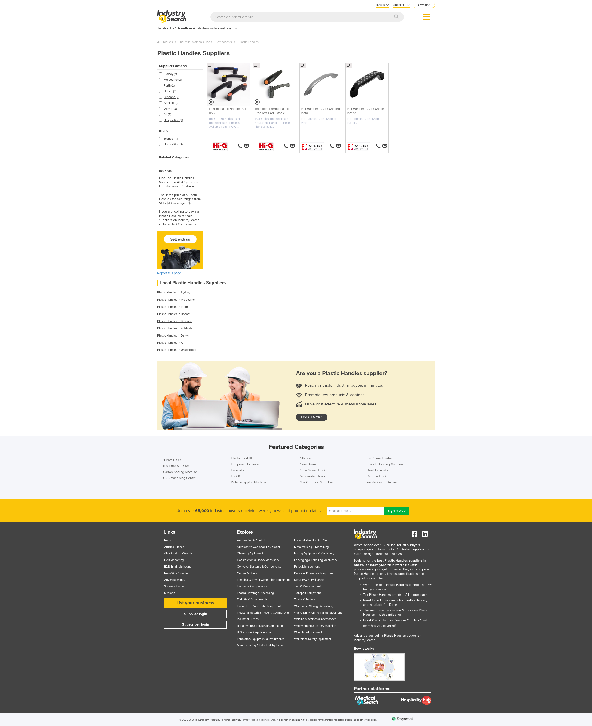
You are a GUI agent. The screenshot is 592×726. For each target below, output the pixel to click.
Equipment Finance (245, 464)
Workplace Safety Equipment (312, 639)
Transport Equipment (307, 593)
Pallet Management (307, 566)
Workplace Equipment (308, 632)
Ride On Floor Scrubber (316, 482)
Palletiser (305, 458)
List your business (195, 603)
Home (168, 540)
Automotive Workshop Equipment (258, 547)
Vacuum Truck (377, 476)
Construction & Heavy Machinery (258, 560)
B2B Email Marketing (177, 566)
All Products (165, 42)
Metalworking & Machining (311, 547)
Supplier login (195, 614)
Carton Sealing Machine (180, 472)
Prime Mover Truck (312, 470)
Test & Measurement (307, 586)
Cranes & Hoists (247, 573)
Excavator (238, 470)
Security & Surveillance (309, 580)
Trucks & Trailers (304, 599)
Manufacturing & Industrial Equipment (261, 645)
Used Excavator (378, 470)
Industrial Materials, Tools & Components (205, 42)
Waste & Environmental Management (318, 613)
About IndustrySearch (178, 553)
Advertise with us (175, 580)
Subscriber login (195, 624)
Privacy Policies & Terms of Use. (259, 719)
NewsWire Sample (176, 573)
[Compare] (210, 65)
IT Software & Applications (254, 632)
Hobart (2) (170, 91)
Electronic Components (252, 586)
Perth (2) (169, 85)
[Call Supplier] (240, 146)
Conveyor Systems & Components (259, 566)
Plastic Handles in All (170, 343)
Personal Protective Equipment (314, 573)
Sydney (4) (170, 74)
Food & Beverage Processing (255, 593)
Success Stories (174, 586)
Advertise (424, 5)
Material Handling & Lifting (311, 540)
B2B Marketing (174, 560)
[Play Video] (211, 102)
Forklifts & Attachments (252, 599)
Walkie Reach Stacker (382, 482)
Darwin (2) (170, 109)
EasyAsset (420, 620)
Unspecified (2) (173, 120)
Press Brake (307, 464)
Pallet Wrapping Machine (248, 482)
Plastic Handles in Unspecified (176, 350)
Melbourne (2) (173, 80)
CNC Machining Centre (179, 478)
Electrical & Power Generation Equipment (263, 580)
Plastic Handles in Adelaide (174, 328)
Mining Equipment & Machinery (314, 553)
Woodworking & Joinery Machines (315, 626)
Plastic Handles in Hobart (173, 314)
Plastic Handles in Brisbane (174, 321)
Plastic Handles (249, 42)
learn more (311, 417)
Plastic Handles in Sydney (173, 292)
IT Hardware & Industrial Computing (260, 626)
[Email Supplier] (247, 146)
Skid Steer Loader (379, 458)
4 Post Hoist (172, 460)
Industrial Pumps (248, 619)
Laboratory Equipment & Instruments (260, 639)
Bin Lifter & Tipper (176, 466)
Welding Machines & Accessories (315, 619)
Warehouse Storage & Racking (313, 606)
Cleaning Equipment (250, 553)
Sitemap (169, 593)
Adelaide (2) (171, 103)
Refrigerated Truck (312, 476)
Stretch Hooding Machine (385, 464)
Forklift (236, 476)
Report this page (169, 273)
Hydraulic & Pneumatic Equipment (259, 606)
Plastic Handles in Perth (172, 307)
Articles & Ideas (174, 547)
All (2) (167, 114)
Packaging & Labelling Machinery (315, 560)
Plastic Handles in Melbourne (176, 300)
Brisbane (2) (171, 97)
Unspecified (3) (173, 144)
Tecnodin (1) (171, 139)
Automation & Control (251, 540)
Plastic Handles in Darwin (173, 335)
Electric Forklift (241, 458)
